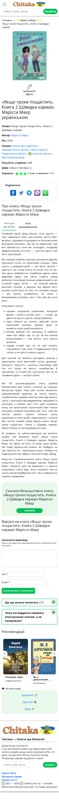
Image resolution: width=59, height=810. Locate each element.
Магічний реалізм (13, 157)
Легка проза (38, 149)
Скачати (29, 510)
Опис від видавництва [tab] (28, 225)
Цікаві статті (9, 780)
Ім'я (5, 574)
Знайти (50, 11)
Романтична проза (13, 153)
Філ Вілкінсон (39, 683)
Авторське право (12, 776)
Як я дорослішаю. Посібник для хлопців (41, 678)
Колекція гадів (14, 677)
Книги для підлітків (24, 146)
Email (5, 582)
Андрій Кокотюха (13, 681)
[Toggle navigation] (4, 4)
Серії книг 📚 (29, 702)
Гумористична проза (15, 149)
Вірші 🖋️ (29, 709)
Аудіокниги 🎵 (29, 695)
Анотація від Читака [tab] (9, 225)
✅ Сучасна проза (39, 153)
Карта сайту (9, 773)
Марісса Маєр (19, 135)
